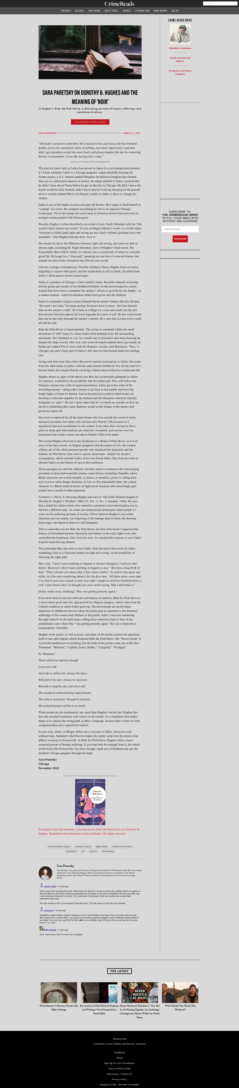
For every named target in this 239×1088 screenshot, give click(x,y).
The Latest (119, 971)
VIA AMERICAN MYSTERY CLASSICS (90, 122)
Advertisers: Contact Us (119, 1073)
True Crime (94, 10)
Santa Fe (93, 851)
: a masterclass (180, 48)
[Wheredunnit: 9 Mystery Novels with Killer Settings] (59, 1000)
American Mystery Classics (59, 846)
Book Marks (160, 10)
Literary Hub (142, 10)
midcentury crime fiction (122, 846)
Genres (127, 10)
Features (66, 10)
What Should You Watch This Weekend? (180, 1008)
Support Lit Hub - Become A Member (119, 1084)
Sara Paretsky (47, 133)
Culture (79, 10)
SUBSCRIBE (180, 239)
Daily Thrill (112, 10)
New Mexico (71, 851)
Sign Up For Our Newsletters (119, 1063)
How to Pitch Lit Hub (119, 1068)
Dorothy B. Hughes (83, 846)
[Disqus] (90, 916)
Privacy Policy (119, 1079)
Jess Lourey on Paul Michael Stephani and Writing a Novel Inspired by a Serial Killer (99, 1010)
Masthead (119, 1052)
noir (83, 851)
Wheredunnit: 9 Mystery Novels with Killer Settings (59, 1008)
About (119, 1057)
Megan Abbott (101, 846)
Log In (175, 10)
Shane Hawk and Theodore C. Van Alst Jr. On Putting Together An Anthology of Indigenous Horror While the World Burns (140, 1012)
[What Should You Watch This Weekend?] (180, 1000)
